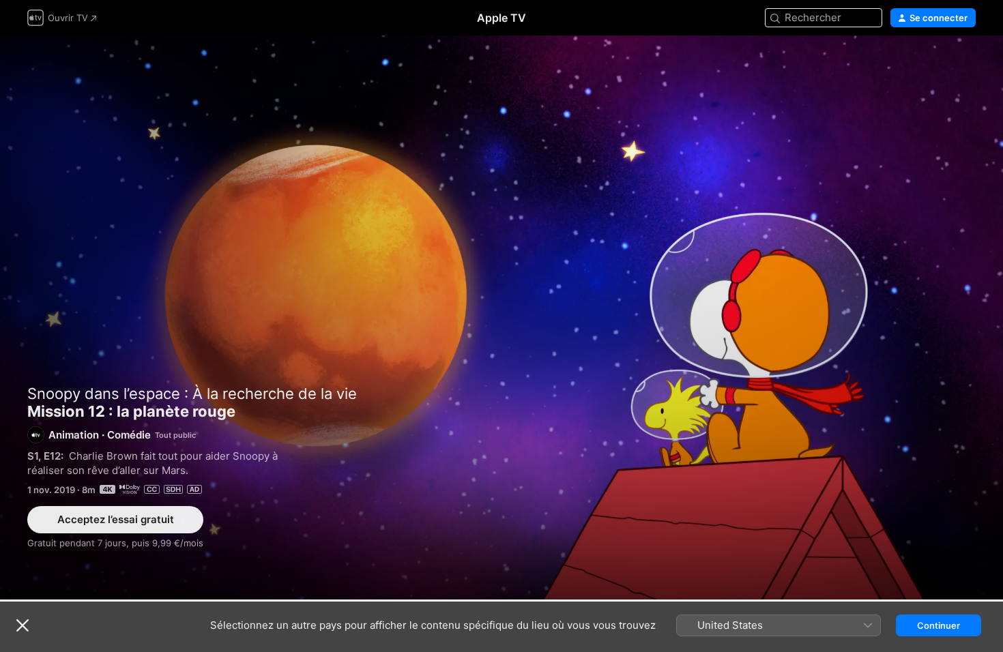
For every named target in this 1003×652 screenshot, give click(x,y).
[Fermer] (22, 625)
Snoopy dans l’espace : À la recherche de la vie (192, 393)
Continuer (938, 625)
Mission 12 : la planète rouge (501, 317)
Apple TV (501, 18)
